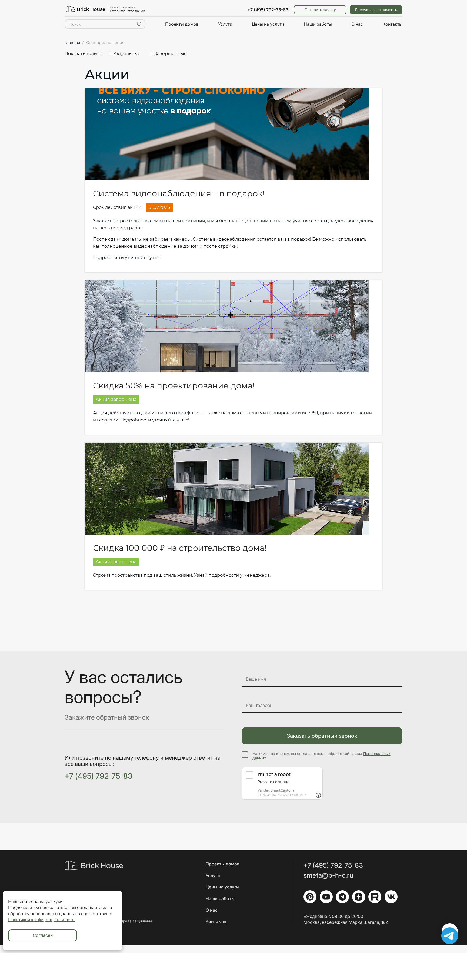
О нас (357, 24)
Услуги (225, 24)
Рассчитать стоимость (376, 9)
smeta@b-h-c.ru (328, 875)
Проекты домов (182, 24)
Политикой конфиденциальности (41, 919)
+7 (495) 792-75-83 (267, 9)
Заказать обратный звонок (322, 736)
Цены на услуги (268, 24)
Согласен (43, 935)
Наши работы (318, 24)
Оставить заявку (320, 9)
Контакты (392, 24)
